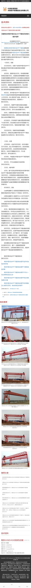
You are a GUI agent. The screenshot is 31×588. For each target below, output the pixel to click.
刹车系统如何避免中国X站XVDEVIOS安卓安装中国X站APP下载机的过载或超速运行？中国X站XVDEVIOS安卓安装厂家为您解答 (14, 385)
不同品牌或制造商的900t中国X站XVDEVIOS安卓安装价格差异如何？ (15, 448)
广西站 (15, 577)
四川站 (21, 576)
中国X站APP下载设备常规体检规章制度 (14, 292)
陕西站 (21, 577)
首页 (14, 27)
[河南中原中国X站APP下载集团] (15, 9)
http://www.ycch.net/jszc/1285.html (10, 42)
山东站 (20, 574)
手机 (11, 584)
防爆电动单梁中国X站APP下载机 (13, 48)
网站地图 (3, 5)
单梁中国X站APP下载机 (14, 288)
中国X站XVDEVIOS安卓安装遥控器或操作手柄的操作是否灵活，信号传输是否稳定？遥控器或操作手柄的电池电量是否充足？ (16, 527)
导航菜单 (4, 15)
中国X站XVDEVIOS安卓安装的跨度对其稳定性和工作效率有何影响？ (15, 427)
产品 (19, 586)
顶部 (27, 586)
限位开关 (4, 95)
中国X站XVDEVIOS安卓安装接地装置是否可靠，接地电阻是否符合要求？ (15, 323)
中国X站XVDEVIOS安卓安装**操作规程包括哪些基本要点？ (15, 468)
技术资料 (18, 27)
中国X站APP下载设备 (18, 52)
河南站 (7, 577)
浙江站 (7, 576)
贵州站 (18, 579)
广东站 (12, 574)
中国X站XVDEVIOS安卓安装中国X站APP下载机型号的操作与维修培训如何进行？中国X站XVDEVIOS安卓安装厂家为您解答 (14, 365)
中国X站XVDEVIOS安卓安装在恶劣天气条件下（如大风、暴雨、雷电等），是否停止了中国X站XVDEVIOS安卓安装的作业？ (16, 510)
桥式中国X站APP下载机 (13, 563)
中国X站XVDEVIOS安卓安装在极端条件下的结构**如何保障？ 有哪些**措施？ (15, 406)
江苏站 (14, 576)
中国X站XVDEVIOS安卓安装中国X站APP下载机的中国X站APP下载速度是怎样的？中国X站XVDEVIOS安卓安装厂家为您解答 (14, 344)
